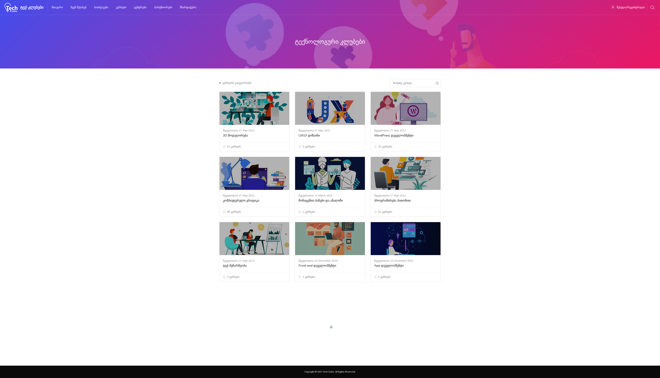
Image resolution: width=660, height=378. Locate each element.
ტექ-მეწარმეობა (235, 266)
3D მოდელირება (235, 135)
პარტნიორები (163, 7)
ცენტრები (140, 7)
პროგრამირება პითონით (392, 200)
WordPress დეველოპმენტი (394, 135)
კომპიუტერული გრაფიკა (241, 200)
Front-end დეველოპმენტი (317, 266)
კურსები (121, 7)
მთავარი (57, 7)
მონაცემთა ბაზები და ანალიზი (321, 200)
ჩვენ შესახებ (78, 7)
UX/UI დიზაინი (309, 135)
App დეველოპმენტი (389, 266)
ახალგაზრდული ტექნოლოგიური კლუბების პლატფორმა (330, 357)
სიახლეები (101, 7)
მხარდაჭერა (188, 7)
